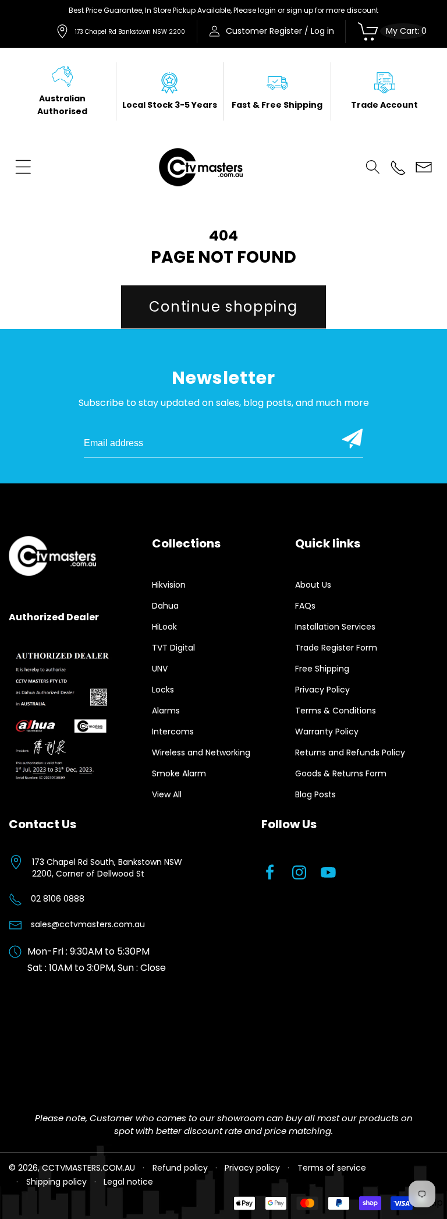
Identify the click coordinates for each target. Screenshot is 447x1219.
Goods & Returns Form (340, 773)
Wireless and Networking (201, 752)
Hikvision (169, 585)
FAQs (305, 606)
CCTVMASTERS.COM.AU (88, 1168)
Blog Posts (315, 794)
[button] (23, 167)
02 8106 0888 (57, 898)
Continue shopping (223, 306)
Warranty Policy (327, 731)
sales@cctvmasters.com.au (88, 924)
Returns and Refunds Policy (350, 752)
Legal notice (128, 1182)
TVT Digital (173, 647)
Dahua (165, 606)
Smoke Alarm (179, 773)
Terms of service (331, 1168)
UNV (160, 668)
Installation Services (335, 627)
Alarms (166, 710)
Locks (163, 689)
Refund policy (180, 1168)
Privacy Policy (322, 689)
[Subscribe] (352, 438)
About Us (313, 585)
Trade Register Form (336, 647)
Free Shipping (322, 668)
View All (167, 794)
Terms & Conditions (335, 710)
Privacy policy (252, 1168)
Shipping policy (56, 1182)
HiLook (164, 627)
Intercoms (173, 731)
